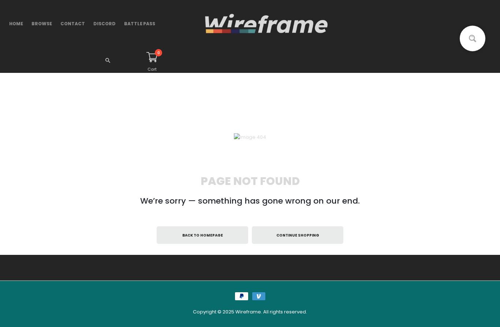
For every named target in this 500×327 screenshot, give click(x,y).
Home (16, 24)
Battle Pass (139, 24)
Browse (41, 24)
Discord (104, 24)
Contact (72, 24)
